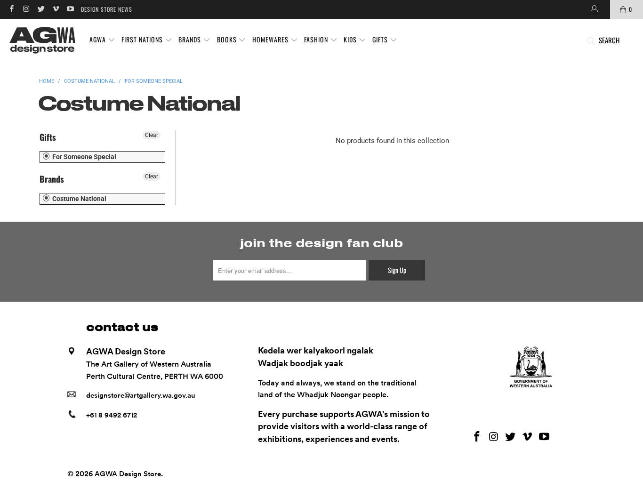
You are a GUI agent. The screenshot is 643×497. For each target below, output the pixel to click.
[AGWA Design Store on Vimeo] (55, 9)
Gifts (48, 137)
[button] (102, 40)
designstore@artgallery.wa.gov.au (140, 395)
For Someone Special (83, 156)
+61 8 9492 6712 (111, 415)
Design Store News (106, 9)
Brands (52, 179)
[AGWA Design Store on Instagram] (26, 9)
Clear (151, 135)
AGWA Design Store (128, 474)
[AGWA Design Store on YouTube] (70, 9)
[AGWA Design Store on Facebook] (11, 9)
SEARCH (609, 40)
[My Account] (593, 9)
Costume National (78, 198)
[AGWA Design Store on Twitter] (41, 9)
